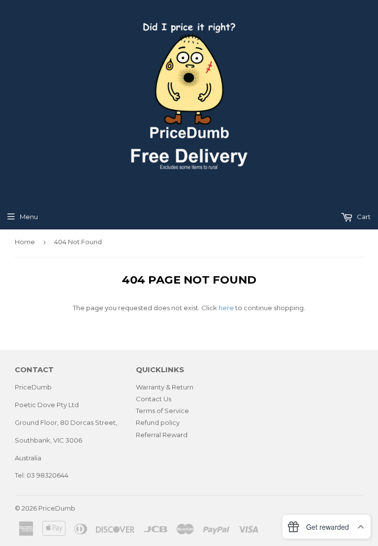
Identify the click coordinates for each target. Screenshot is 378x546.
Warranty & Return (164, 387)
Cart (363, 217)
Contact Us (153, 399)
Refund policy (158, 422)
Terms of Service (162, 411)
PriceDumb (56, 508)
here (226, 308)
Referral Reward (162, 435)
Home (25, 242)
